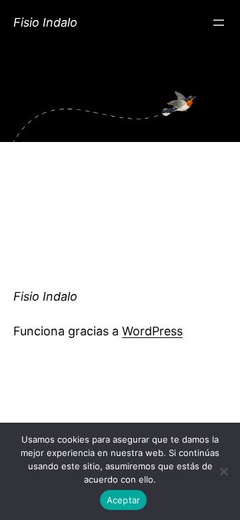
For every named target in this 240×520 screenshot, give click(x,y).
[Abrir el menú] (219, 23)
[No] (223, 471)
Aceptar (124, 500)
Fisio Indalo (45, 22)
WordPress (152, 331)
